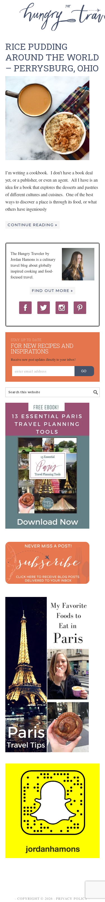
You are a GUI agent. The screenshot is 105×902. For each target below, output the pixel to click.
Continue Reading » (32, 224)
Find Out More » (52, 290)
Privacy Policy (72, 898)
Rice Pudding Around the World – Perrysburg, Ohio (52, 57)
